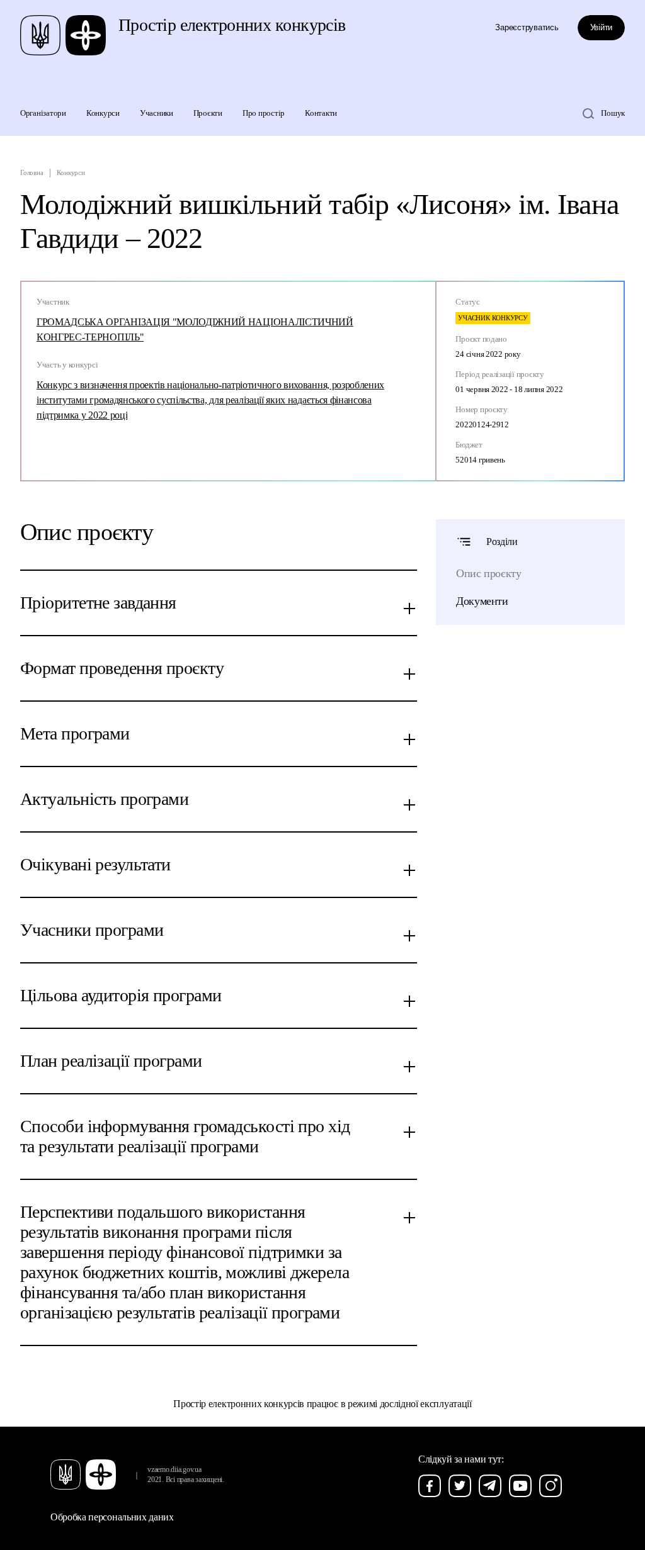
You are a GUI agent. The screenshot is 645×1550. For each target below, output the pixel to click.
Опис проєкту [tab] (489, 573)
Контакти (321, 113)
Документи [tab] (482, 601)
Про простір (264, 113)
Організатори (43, 113)
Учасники (156, 113)
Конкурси (103, 113)
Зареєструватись (526, 27)
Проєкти (207, 113)
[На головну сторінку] (88, 1474)
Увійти (601, 27)
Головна (31, 172)
